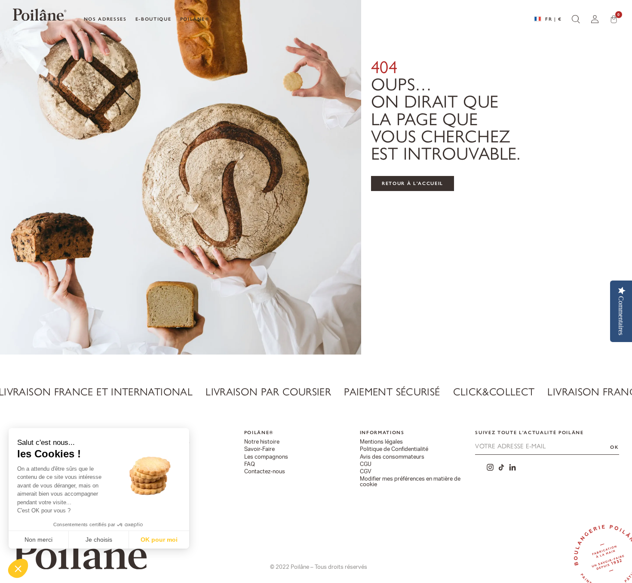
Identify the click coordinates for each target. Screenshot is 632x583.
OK (614, 447)
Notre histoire (261, 442)
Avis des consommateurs (392, 457)
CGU (365, 464)
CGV (365, 472)
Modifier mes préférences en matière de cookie (410, 481)
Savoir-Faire (259, 449)
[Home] (39, 17)
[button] (18, 568)
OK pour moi (159, 539)
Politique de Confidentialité (394, 449)
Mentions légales (381, 442)
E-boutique (153, 19)
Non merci (38, 539)
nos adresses (105, 19)
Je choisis (99, 539)
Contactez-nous (264, 472)
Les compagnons (266, 457)
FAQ (249, 464)
